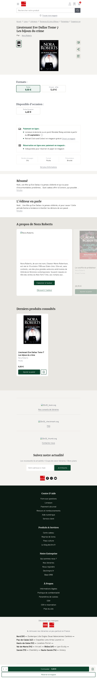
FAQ (48, 426)
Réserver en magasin (48, 675)
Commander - (48, 669)
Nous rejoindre (48, 567)
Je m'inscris (62, 468)
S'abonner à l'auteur (44, 283)
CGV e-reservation (48, 605)
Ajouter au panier (86, 292)
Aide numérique (48, 515)
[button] (48, 186)
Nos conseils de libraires (48, 409)
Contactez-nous (48, 443)
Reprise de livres (48, 537)
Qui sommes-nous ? (48, 558)
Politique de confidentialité (48, 592)
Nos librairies (48, 562)
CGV (48, 600)
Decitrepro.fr (48, 570)
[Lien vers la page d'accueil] (23, 4)
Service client (48, 518)
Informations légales (48, 588)
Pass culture (48, 540)
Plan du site (48, 609)
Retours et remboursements (48, 510)
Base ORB (48, 575)
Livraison (48, 502)
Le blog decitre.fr (48, 545)
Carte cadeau (48, 532)
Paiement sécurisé (48, 506)
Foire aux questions (48, 498)
